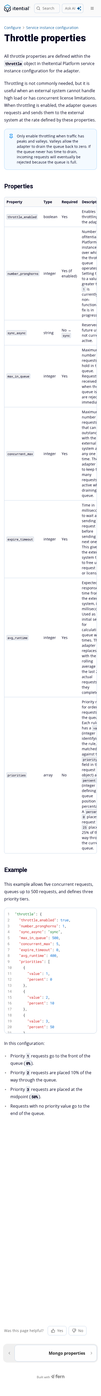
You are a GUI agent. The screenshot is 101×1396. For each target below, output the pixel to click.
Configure (12, 27)
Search (48, 8)
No (80, 1330)
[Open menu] (92, 8)
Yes (60, 1330)
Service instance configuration (52, 27)
